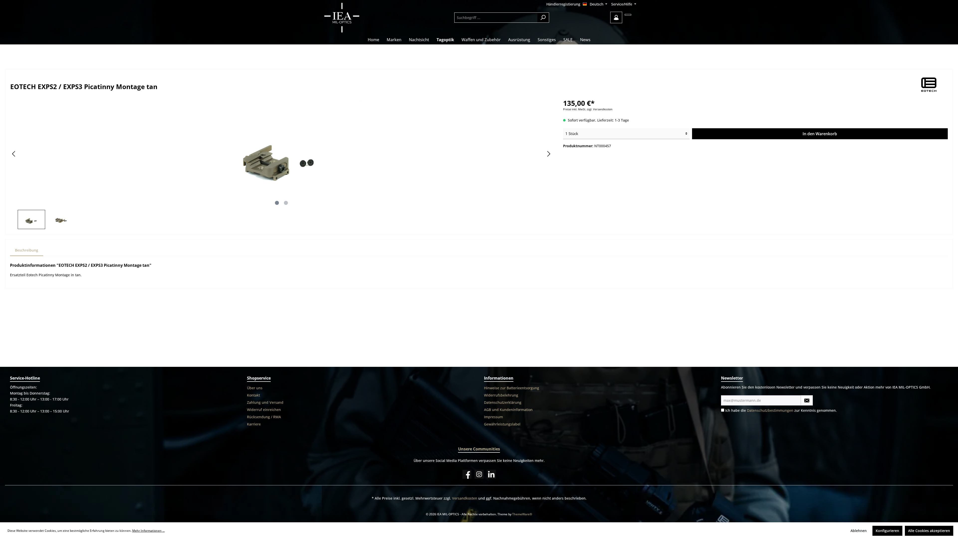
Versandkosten (464, 498)
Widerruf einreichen (264, 409)
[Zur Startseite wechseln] (355, 17)
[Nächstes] (548, 154)
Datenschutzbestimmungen (770, 410)
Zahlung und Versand (265, 402)
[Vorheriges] (14, 154)
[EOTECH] (929, 85)
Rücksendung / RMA (264, 416)
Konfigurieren (887, 530)
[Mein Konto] (616, 17)
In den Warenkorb (820, 133)
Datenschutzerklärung (502, 402)
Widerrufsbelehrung (501, 395)
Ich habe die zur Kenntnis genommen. (781, 410)
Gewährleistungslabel (502, 424)
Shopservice (259, 378)
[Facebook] (467, 474)
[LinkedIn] (491, 474)
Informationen (498, 378)
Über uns (254, 388)
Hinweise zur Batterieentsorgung (511, 388)
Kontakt (253, 395)
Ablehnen (858, 530)
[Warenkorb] (628, 14)
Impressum (493, 416)
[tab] (26, 250)
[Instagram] (479, 474)
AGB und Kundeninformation (508, 409)
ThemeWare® (522, 514)
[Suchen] (543, 17)
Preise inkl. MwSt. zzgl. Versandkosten (587, 109)
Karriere (254, 424)
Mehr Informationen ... (148, 531)
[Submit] (807, 400)
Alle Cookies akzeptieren (929, 530)
